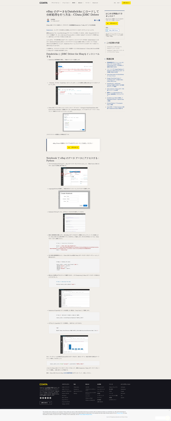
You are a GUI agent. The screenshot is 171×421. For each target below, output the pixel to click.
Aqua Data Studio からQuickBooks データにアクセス (115, 75)
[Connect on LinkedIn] (99, 20)
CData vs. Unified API (90, 400)
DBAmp (75, 393)
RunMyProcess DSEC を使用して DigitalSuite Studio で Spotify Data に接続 (115, 99)
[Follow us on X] (97, 20)
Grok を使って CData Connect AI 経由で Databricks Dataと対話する (115, 107)
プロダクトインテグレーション (91, 390)
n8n (122, 395)
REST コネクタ (65, 397)
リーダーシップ (100, 395)
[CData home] (44, 3)
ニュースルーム (100, 391)
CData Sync (76, 387)
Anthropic (123, 387)
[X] (43, 398)
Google (122, 391)
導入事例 (111, 389)
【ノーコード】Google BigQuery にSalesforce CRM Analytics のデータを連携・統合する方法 (115, 71)
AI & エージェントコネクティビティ (91, 393)
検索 (118, 2)
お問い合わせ (125, 2)
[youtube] (45, 398)
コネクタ (87, 387)
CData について (100, 387)
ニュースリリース (101, 389)
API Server (64, 395)
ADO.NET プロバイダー (67, 391)
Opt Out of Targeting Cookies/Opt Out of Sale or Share (117, 417)
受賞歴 (98, 393)
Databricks (49, 30)
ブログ (110, 391)
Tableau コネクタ (65, 404)
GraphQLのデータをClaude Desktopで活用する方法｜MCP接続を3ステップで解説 (115, 85)
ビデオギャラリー (113, 399)
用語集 (110, 397)
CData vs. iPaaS (89, 398)
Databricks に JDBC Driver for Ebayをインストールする (114, 47)
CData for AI (95, 2)
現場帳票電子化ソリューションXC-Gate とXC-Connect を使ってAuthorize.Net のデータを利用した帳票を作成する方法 (115, 65)
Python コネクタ (65, 393)
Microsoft (123, 393)
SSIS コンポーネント (78, 391)
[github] (48, 398)
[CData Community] (50, 398)
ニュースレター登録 (113, 395)
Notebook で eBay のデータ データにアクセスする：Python (115, 51)
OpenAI (122, 397)
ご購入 (115, 2)
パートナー (88, 396)
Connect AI (76, 389)
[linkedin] (41, 398)
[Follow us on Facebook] (95, 20)
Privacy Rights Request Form (85, 414)
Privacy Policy (120, 413)
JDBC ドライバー (65, 389)
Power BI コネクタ (66, 401)
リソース (111, 393)
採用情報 (99, 399)
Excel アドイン (65, 399)
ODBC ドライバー (66, 387)
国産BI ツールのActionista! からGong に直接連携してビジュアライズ (115, 94)
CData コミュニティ (113, 387)
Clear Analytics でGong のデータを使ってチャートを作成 (115, 89)
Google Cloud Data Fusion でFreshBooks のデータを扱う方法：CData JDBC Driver (115, 80)
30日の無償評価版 (67, 373)
